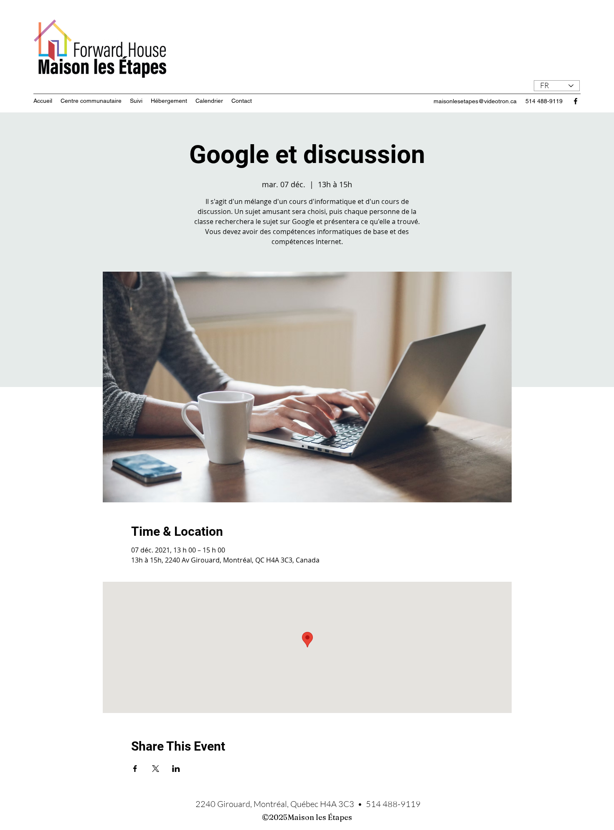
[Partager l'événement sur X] (156, 768)
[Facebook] (575, 101)
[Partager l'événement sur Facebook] (135, 768)
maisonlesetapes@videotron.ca (475, 101)
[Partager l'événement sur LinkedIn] (176, 768)
